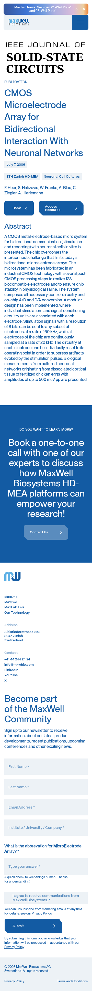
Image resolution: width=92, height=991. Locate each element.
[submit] (33, 926)
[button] (84, 9)
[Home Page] (19, 22)
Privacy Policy (41, 913)
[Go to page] (19, 208)
